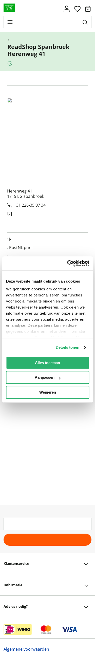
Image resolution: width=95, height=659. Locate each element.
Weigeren (47, 392)
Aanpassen (44, 377)
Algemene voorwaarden (26, 649)
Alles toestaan (47, 363)
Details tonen (67, 347)
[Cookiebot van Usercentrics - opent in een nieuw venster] (67, 263)
